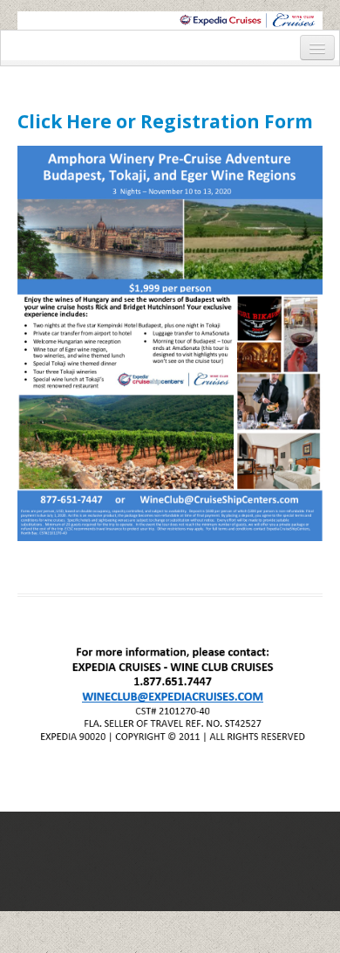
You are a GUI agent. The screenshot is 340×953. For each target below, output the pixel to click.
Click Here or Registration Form (165, 121)
